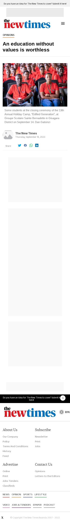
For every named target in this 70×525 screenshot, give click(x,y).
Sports (27, 494)
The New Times (26, 133)
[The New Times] (27, 27)
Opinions (8, 35)
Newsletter (41, 436)
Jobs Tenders (10, 480)
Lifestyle (41, 494)
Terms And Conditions (15, 446)
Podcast (49, 504)
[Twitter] (19, 145)
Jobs (37, 446)
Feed (6, 456)
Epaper (37, 504)
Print (37, 441)
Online (6, 471)
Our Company (10, 436)
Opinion (16, 494)
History (7, 451)
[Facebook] (25, 145)
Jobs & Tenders (21, 504)
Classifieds (9, 485)
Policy (6, 441)
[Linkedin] (36, 145)
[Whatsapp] (31, 145)
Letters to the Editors (47, 476)
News (6, 494)
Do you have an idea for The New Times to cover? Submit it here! (35, 4)
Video (6, 504)
